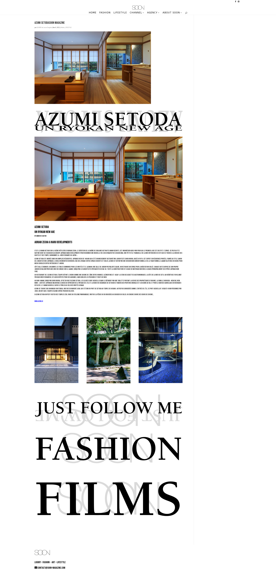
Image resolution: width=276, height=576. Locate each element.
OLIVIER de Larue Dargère (44, 27)
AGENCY (152, 13)
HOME (92, 13)
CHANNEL (136, 13)
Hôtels (63, 27)
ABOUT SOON (171, 13)
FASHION (105, 13)
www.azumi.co (38, 301)
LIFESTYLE (120, 13)
